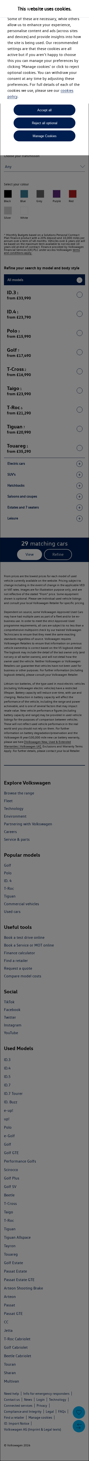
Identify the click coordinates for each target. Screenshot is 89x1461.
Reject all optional (44, 123)
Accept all (44, 110)
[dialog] (44, 730)
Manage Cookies (45, 136)
